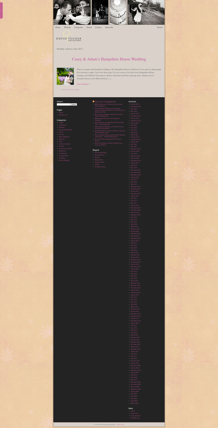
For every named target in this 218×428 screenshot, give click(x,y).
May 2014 (134, 276)
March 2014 (134, 281)
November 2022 (136, 116)
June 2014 (134, 274)
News (60, 141)
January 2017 (135, 205)
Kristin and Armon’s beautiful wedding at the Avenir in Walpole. (108, 144)
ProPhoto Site (120, 424)
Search (160, 27)
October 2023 (135, 104)
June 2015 (134, 245)
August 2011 (135, 351)
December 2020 (135, 149)
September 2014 (136, 267)
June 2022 (134, 128)
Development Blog (101, 153)
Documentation (99, 155)
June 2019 (134, 165)
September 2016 (136, 215)
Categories (78, 27)
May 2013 (134, 302)
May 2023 (134, 111)
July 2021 (134, 144)
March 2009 (134, 403)
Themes (97, 164)
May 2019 (134, 168)
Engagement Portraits (65, 130)
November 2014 (136, 262)
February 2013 (135, 309)
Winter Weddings (64, 160)
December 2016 (135, 208)
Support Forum (99, 162)
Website (67, 27)
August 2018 (135, 177)
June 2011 (134, 354)
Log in (133, 411)
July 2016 (134, 217)
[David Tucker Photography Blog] (67, 43)
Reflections (62, 151)
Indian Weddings (64, 137)
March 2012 (134, 335)
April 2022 (134, 132)
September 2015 (136, 238)
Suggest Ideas (99, 160)
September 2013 (136, 292)
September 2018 (136, 175)
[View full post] (65, 76)
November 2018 (136, 172)
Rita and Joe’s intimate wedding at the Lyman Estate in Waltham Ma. (109, 115)
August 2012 (135, 323)
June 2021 (134, 146)
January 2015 (135, 257)
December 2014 (135, 259)
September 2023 (136, 106)
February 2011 (135, 361)
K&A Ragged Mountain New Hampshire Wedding (107, 119)
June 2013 (134, 299)
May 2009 (134, 398)
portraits (61, 146)
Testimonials (63, 153)
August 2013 (135, 295)
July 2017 (134, 198)
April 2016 (134, 224)
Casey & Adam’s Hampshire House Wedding (109, 59)
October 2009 (135, 387)
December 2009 (135, 382)
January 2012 (135, 339)
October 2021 (135, 137)
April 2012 (134, 332)
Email (89, 27)
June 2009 (134, 396)
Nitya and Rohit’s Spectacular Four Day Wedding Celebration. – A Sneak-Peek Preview (110, 136)
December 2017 (135, 187)
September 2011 (136, 349)
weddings (76, 89)
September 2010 (136, 370)
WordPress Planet (100, 167)
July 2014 (134, 271)
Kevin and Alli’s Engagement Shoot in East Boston (108, 140)
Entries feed (134, 413)
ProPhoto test (63, 115)
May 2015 (134, 248)
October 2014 (135, 264)
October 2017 (135, 191)
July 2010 (134, 375)
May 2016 (134, 222)
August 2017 (135, 196)
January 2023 (135, 113)
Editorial (61, 127)
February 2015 (135, 255)
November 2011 (136, 344)
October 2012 (135, 318)
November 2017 (136, 189)
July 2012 (134, 325)
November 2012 (136, 316)
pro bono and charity (65, 148)
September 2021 (136, 139)
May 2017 (134, 203)
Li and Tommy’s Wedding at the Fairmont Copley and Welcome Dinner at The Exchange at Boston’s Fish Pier (110, 110)
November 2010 (136, 365)
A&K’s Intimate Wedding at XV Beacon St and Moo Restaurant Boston (109, 127)
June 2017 (134, 201)
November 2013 (136, 288)
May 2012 (134, 330)
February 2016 (135, 229)
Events (63, 89)
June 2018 (134, 182)
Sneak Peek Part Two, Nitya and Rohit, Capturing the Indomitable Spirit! (110, 131)
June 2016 (134, 219)
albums (61, 123)
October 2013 (135, 290)
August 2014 (135, 269)
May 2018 (134, 184)
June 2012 (134, 328)
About (61, 112)
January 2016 (135, 231)
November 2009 (136, 384)
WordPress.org (135, 418)
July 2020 (134, 154)
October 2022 (135, 118)
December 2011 (135, 342)
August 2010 (135, 372)
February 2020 (135, 156)
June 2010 (134, 377)
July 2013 (134, 297)
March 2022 (134, 135)
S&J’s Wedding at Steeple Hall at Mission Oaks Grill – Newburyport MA (109, 123)
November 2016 (136, 210)
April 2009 (134, 401)
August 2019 (135, 163)
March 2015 (134, 252)
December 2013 (135, 285)
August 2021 (135, 142)
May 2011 (134, 356)
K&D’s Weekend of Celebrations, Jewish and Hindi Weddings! (108, 105)
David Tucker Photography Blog (105, 102)
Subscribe (109, 27)
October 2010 (135, 368)
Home (57, 27)
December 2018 (135, 170)
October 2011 (135, 347)
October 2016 (135, 212)
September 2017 (136, 194)
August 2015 (135, 241)
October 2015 (135, 236)
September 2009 (136, 389)
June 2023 (134, 109)
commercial (62, 125)
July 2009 (134, 394)
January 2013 (135, 311)
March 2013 (134, 307)
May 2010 (134, 380)
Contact (98, 27)
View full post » (83, 84)
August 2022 (135, 123)
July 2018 (134, 179)
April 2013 (134, 304)
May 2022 (134, 130)
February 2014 (135, 283)
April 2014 (134, 278)
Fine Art (61, 134)
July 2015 (134, 243)
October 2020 (135, 151)
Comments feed (135, 416)
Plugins (97, 157)
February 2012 (135, 337)
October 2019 (135, 158)
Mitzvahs (62, 139)
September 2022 (136, 121)
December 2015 (135, 234)
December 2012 (135, 314)
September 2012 (136, 321)
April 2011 (134, 358)
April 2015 (134, 250)
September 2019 (136, 161)
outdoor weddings (64, 144)
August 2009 (135, 391)
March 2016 (134, 227)
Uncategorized (70, 89)
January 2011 (135, 363)
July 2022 (134, 125)
